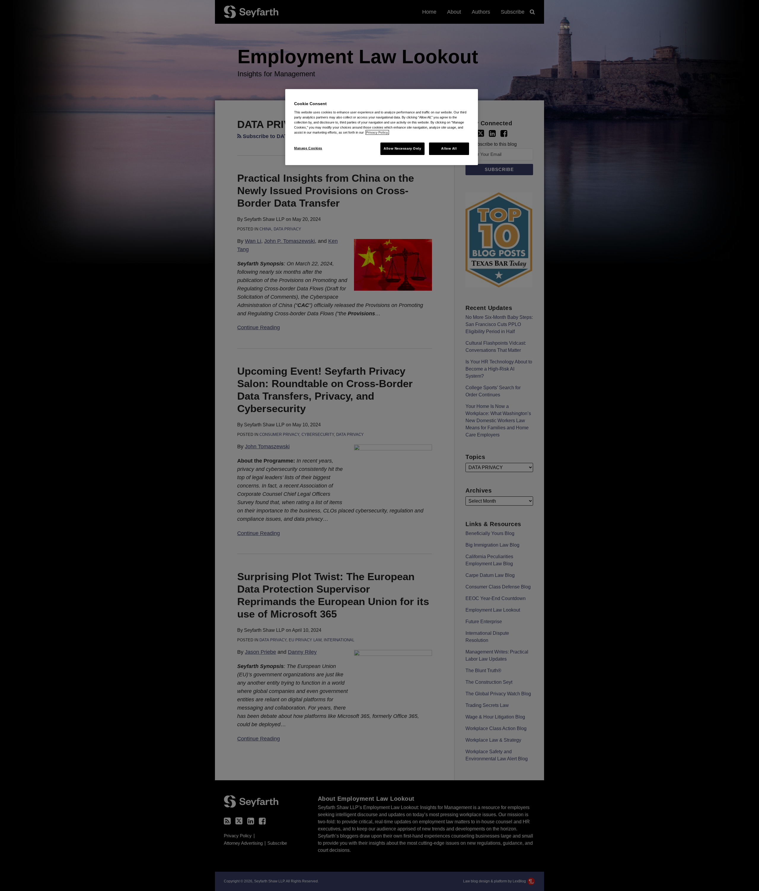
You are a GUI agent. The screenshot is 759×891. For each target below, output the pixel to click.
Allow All (449, 148)
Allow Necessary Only (402, 148)
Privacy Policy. (377, 132)
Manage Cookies (308, 148)
